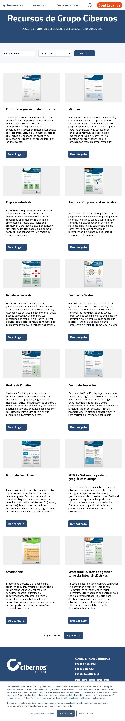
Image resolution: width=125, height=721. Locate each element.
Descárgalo (16, 154)
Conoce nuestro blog (87, 674)
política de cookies (77, 698)
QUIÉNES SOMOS (12, 5)
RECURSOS (38, 5)
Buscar (84, 53)
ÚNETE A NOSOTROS (67, 5)
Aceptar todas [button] (66, 713)
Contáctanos (110, 5)
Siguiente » (74, 635)
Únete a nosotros (85, 664)
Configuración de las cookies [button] (42, 713)
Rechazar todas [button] (86, 713)
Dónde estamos (84, 669)
